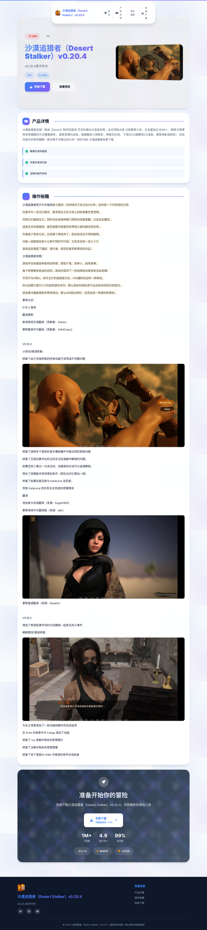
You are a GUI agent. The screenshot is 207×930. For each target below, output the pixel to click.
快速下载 (139, 902)
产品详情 (139, 892)
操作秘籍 (139, 897)
